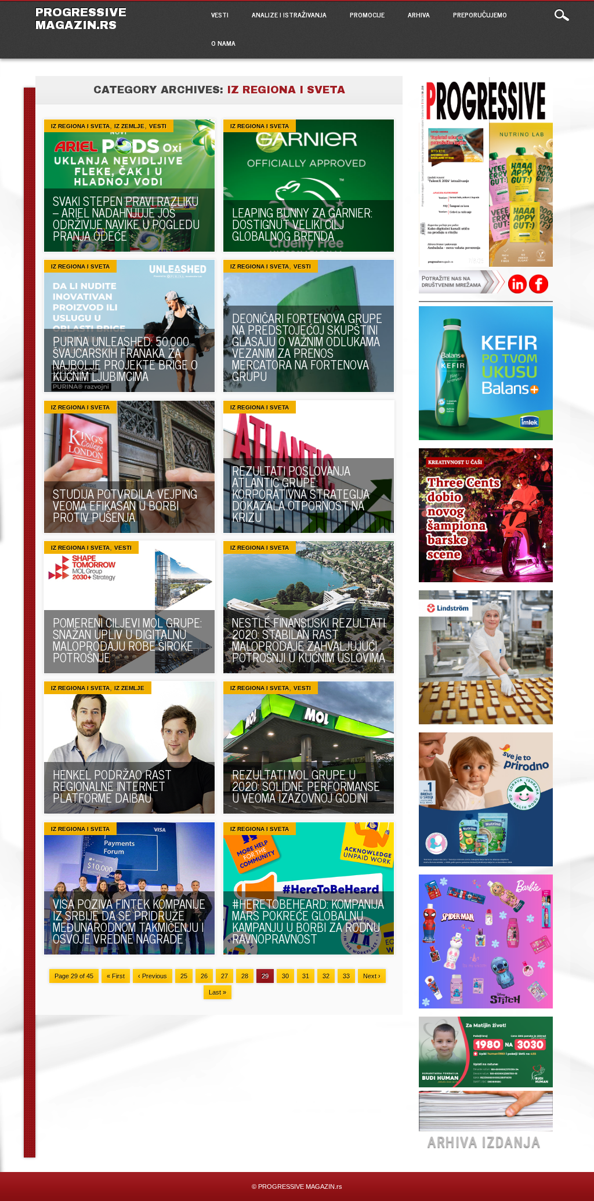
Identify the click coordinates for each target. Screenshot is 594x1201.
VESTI (220, 14)
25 (183, 976)
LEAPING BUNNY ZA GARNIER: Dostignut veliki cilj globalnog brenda (302, 224)
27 (224, 976)
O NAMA (223, 43)
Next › (372, 976)
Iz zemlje (129, 126)
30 (285, 976)
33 (346, 976)
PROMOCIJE (367, 14)
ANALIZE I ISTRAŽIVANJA (289, 14)
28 (244, 976)
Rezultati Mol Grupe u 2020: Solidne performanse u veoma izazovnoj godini (306, 786)
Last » (217, 992)
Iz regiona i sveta (80, 126)
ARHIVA (419, 14)
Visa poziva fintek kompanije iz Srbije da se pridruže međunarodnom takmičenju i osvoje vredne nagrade (129, 921)
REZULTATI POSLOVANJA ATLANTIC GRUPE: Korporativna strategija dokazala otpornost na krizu (301, 494)
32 (326, 976)
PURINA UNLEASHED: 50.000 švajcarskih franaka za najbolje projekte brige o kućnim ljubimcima (125, 359)
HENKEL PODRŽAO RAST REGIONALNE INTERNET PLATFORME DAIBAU (112, 786)
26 (204, 976)
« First (116, 976)
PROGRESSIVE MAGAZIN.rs (80, 18)
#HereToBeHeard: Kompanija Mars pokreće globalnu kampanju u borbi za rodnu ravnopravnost (308, 921)
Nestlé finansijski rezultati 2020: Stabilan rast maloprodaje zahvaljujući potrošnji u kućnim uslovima (308, 640)
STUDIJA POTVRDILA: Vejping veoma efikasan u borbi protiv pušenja (125, 505)
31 (305, 976)
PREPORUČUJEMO (480, 14)
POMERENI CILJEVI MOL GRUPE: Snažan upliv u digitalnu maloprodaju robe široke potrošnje (127, 640)
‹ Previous (152, 976)
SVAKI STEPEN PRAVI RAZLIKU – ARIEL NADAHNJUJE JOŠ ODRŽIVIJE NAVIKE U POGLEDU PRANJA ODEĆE (126, 218)
